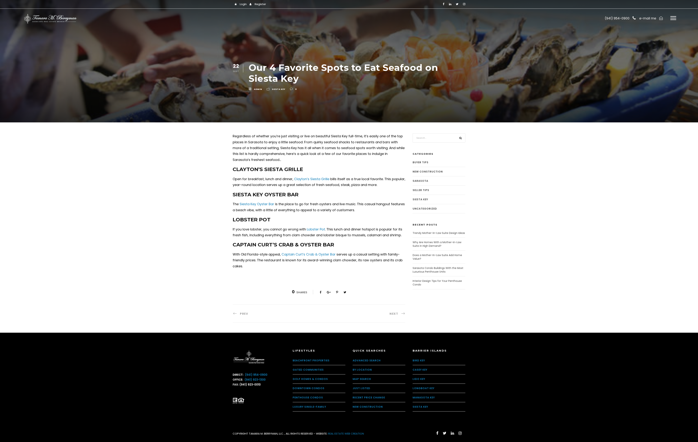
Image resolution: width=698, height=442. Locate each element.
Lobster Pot (316, 229)
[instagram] (464, 4)
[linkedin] (450, 4)
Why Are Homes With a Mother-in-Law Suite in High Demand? (437, 244)
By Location (362, 370)
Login (243, 4)
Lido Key (419, 379)
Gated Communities (308, 370)
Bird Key (419, 360)
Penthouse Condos (308, 397)
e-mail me (647, 18)
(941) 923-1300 (255, 380)
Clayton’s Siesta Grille (311, 179)
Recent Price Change (369, 397)
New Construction (428, 171)
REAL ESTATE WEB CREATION (346, 433)
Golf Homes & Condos (310, 379)
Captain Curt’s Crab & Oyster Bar (309, 254)
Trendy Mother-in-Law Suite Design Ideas (439, 233)
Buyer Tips (420, 162)
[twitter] (457, 4)
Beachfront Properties (311, 360)
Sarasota (420, 181)
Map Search (362, 379)
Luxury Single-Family (309, 407)
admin (258, 89)
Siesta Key (278, 89)
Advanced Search (367, 360)
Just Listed (361, 388)
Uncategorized (425, 208)
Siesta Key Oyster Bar (257, 204)
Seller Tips (421, 190)
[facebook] (443, 4)
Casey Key (420, 370)
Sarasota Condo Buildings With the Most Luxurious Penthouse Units (438, 269)
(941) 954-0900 (255, 375)
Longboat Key (423, 388)
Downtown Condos (308, 388)
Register (260, 4)
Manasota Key (424, 397)
